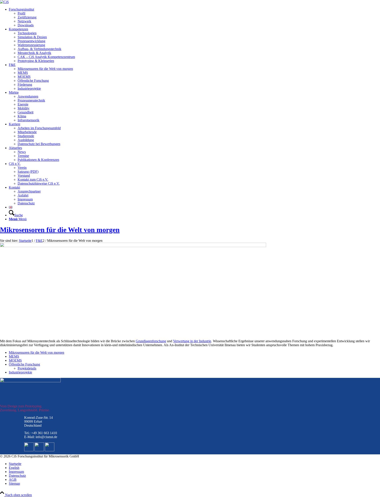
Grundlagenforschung (151, 341)
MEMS (14, 356)
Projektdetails (27, 368)
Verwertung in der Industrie (192, 341)
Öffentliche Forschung (24, 364)
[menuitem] (194, 17)
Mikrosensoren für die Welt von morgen (60, 230)
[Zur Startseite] (4, 2)
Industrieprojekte (20, 372)
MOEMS (15, 360)
